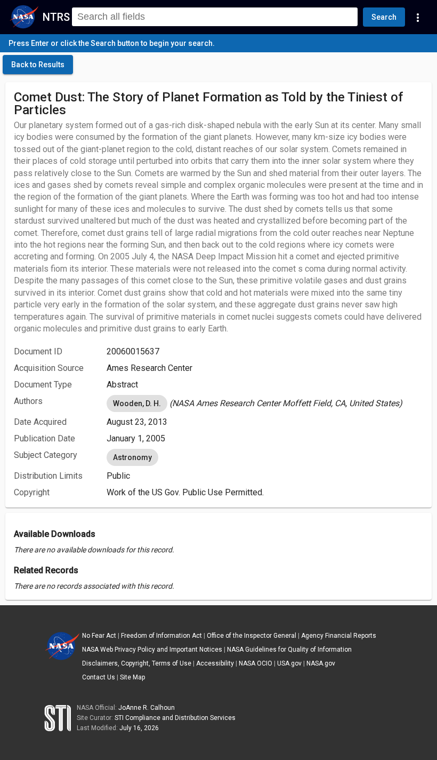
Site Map (132, 677)
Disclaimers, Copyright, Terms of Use (136, 663)
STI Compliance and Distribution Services (175, 718)
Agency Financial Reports (338, 635)
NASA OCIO (255, 663)
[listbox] (265, 403)
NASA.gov (320, 663)
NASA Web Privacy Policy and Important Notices (152, 649)
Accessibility (215, 663)
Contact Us (98, 677)
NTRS (56, 17)
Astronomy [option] (132, 457)
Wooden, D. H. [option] (137, 403)
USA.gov (289, 663)
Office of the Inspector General (251, 635)
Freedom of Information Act (161, 635)
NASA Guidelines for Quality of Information (289, 649)
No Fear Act (99, 635)
